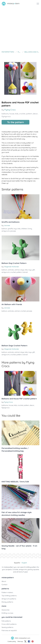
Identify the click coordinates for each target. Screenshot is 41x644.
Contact (4, 584)
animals (11, 270)
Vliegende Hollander (11, 267)
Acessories (5, 610)
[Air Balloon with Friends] (20, 289)
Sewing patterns (7, 627)
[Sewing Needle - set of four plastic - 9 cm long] (20, 530)
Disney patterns (7, 602)
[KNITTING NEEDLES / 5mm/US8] (20, 466)
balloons (5, 113)
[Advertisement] (20, 28)
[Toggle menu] (37, 3)
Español (17, 563)
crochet (22, 113)
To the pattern (15, 122)
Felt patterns (6, 621)
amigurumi (6, 231)
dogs (22, 270)
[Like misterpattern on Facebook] (29, 641)
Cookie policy (12, 641)
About (4, 581)
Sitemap (20, 641)
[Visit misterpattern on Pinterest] (33, 641)
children (24, 229)
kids (16, 113)
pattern (29, 113)
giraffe (10, 229)
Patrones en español (9, 630)
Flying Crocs (10, 109)
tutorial (25, 272)
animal (17, 270)
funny (30, 229)
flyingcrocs (6, 116)
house (11, 113)
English (24, 563)
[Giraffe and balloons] (20, 206)
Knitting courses (7, 613)
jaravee (13, 231)
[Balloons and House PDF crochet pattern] (20, 383)
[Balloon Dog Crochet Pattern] (20, 247)
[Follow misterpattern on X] (25, 641)
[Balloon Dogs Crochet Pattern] (20, 330)
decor (35, 113)
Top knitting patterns (9, 596)
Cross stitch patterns (9, 624)
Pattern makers (7, 592)
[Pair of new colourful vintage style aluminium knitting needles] (20, 497)
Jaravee (7, 225)
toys (15, 229)
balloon (4, 229)
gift (33, 270)
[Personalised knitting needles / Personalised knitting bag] (20, 432)
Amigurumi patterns (9, 599)
